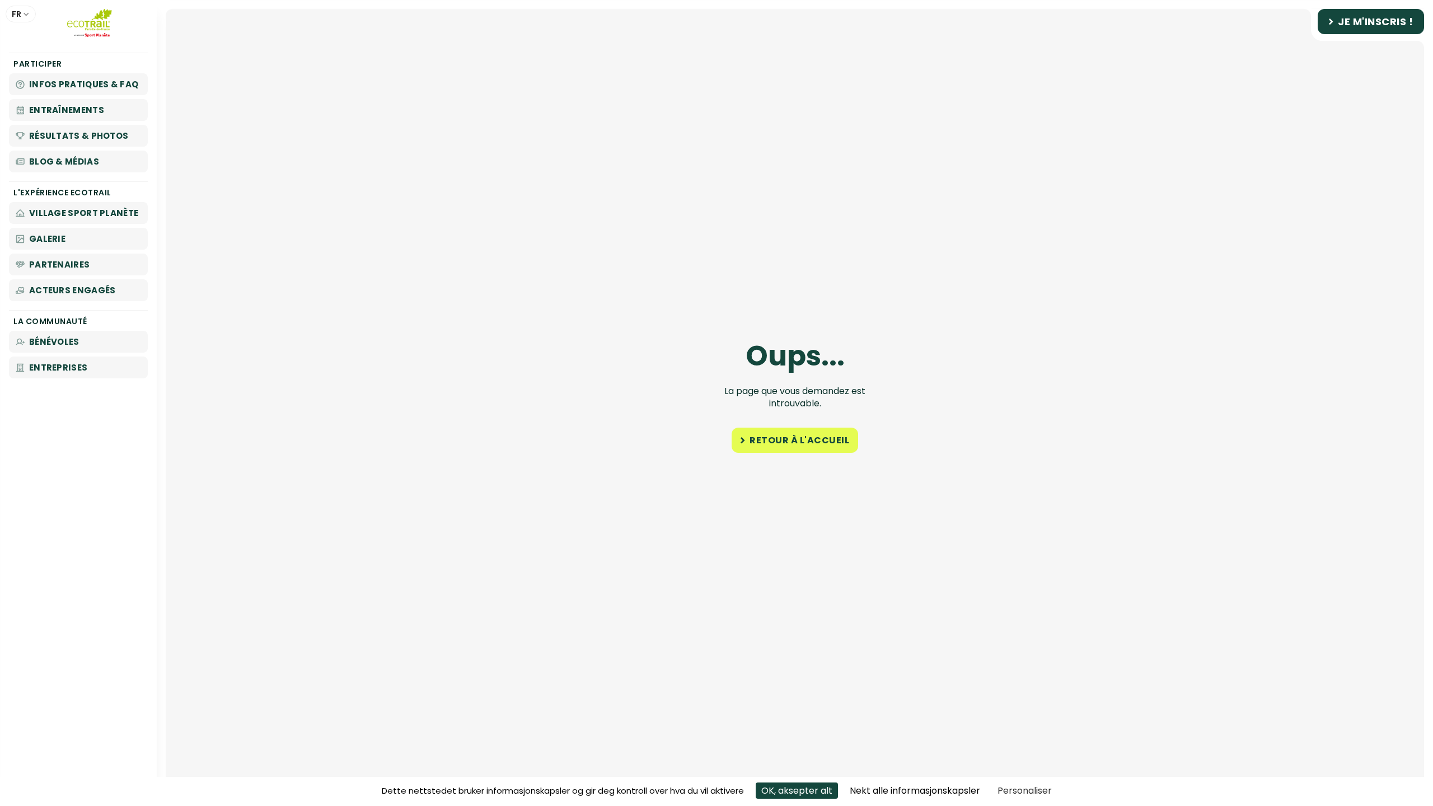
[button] (21, 14)
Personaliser (1025, 790)
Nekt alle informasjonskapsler (915, 790)
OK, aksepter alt (796, 790)
